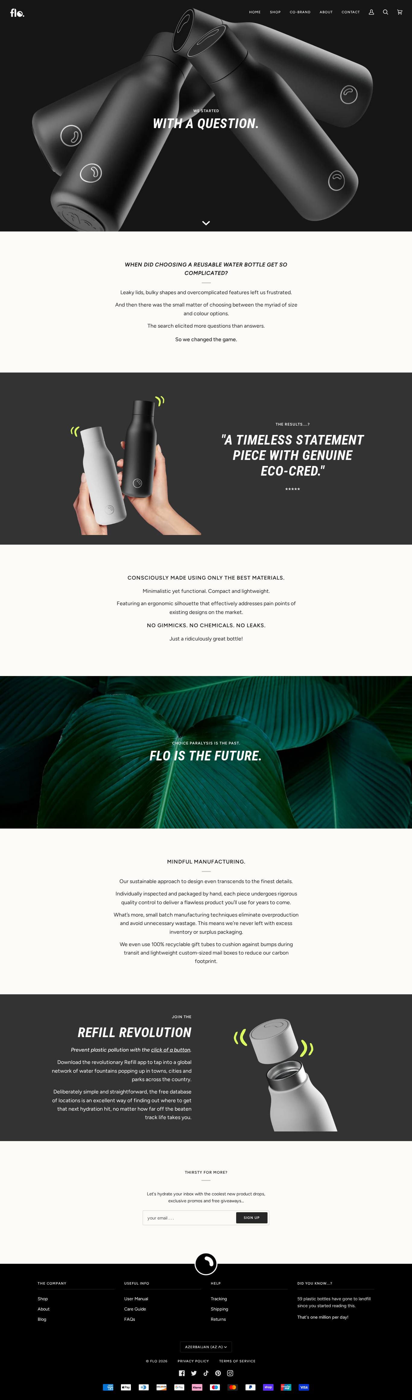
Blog (42, 1319)
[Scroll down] (206, 222)
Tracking (219, 1298)
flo (153, 1361)
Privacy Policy (193, 1361)
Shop (43, 1298)
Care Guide (135, 1309)
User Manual (136, 1298)
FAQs (129, 1319)
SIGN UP (252, 1218)
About (43, 1309)
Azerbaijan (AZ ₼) (204, 1347)
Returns (218, 1319)
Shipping (219, 1309)
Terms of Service (237, 1361)
